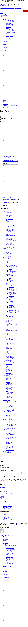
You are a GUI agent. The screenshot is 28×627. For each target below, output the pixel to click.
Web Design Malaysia (15, 524)
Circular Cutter (9, 364)
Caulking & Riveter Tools (11, 323)
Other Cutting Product (11, 374)
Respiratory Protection (11, 346)
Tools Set (8, 412)
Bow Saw (10, 157)
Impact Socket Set (10, 244)
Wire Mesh (8, 452)
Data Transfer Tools (10, 410)
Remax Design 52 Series (11, 424)
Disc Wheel (8, 252)
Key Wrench (8, 328)
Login (1, 528)
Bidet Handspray (9, 425)
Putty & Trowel (9, 219)
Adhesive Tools (9, 320)
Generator (8, 396)
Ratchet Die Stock (10, 434)
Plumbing (8, 33)
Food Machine (9, 388)
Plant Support (9, 360)
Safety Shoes (9, 348)
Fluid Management (10, 228)
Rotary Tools (9, 383)
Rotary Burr (8, 373)
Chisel (7, 258)
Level (7, 403)
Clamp (7, 261)
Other (7, 233)
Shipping (5, 518)
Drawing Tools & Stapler (11, 330)
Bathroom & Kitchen (10, 32)
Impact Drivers (9, 380)
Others (7, 213)
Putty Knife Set (12, 271)
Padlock (7, 445)
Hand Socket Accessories (11, 242)
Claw (10, 278)
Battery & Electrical (10, 247)
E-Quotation (5, 102)
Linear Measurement (10, 385)
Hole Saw (8, 369)
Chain (7, 453)
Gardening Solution (7, 506)
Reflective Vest (9, 344)
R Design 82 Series (10, 428)
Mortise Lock (9, 448)
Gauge (7, 402)
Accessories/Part (9, 253)
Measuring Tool (9, 29)
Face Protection (9, 339)
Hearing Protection (10, 343)
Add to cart (11, 156)
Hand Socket (9, 238)
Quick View (5, 156)
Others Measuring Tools (11, 409)
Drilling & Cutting (10, 25)
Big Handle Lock (10, 441)
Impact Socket (9, 239)
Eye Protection (9, 338)
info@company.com (4, 5)
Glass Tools (8, 319)
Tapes (7, 217)
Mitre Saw (11, 305)
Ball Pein (11, 276)
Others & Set (12, 280)
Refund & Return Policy (8, 519)
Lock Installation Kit (10, 370)
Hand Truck (8, 333)
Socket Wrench (9, 326)
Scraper (10, 269)
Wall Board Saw (12, 307)
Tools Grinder (9, 394)
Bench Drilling (9, 393)
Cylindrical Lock (9, 446)
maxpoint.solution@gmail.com (7, 493)
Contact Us (5, 104)
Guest (6, 535)
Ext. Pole (8, 216)
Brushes (7, 222)
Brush (7, 249)
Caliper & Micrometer (11, 401)
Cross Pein (11, 279)
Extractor (8, 366)
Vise (7, 262)
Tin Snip (10, 294)
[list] (0, 116)
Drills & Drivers (9, 387)
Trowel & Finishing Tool (11, 265)
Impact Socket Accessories (12, 246)
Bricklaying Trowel (13, 266)
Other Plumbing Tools (11, 437)
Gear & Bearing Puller (11, 229)
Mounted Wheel (9, 371)
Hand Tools (8, 23)
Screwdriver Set (9, 335)
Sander (7, 220)
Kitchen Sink (9, 420)
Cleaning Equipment (10, 397)
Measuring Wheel (10, 406)
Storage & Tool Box (10, 30)
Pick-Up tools (9, 234)
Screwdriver (8, 308)
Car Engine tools (9, 226)
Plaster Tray (11, 272)
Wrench (7, 315)
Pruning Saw (12, 306)
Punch (7, 260)
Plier (7, 284)
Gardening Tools (9, 24)
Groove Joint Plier (10, 430)
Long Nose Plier (12, 293)
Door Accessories (10, 450)
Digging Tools (9, 356)
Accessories (8, 378)
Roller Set (8, 221)
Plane (7, 283)
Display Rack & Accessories (12, 324)
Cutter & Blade (9, 316)
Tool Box (8, 416)
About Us (5, 101)
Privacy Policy (6, 517)
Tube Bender (9, 436)
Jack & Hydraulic (10, 230)
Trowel (10, 270)
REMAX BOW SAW (10, 161)
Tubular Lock (9, 442)
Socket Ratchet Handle (11, 240)
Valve (7, 329)
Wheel (7, 314)
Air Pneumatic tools (10, 225)
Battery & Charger (10, 376)
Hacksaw (11, 302)
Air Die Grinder (9, 256)
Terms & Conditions (7, 516)
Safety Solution (6, 508)
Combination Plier (13, 289)
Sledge (10, 281)
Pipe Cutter (8, 432)
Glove (7, 342)
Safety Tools (8, 27)
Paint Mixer (11, 267)
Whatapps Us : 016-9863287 (10, 105)
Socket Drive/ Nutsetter (14, 312)
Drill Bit (7, 365)
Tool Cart (8, 415)
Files (7, 264)
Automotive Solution (7, 507)
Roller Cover (9, 215)
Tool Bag (8, 418)
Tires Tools (8, 237)
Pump (7, 391)
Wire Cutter (11, 296)
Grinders (8, 382)
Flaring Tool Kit (9, 438)
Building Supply (9, 36)
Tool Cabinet (9, 414)
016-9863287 (4, 487)
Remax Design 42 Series (11, 423)
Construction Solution (8, 504)
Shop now (5, 41)
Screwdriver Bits (9, 332)
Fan (6, 398)
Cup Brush (8, 251)
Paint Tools (5, 211)
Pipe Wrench (9, 433)
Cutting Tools (9, 355)
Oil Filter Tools (9, 231)
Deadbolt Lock (9, 443)
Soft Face (11, 275)
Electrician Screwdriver (14, 310)
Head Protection (9, 350)
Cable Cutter (11, 287)
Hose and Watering (10, 357)
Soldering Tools (9, 317)
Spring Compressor (10, 235)
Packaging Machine (10, 389)
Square (7, 407)
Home (4, 100)
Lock (7, 34)
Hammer (8, 274)
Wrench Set (8, 334)
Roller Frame (9, 212)
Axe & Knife (9, 353)
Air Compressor (9, 392)
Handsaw (11, 303)
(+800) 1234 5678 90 (14, 4)
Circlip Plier (11, 288)
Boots (7, 351)
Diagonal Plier (12, 290)
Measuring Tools (6, 400)
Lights (7, 325)
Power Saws (8, 384)
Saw (9, 107)
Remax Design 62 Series (11, 421)
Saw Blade (8, 255)
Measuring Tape (9, 405)
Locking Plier (12, 292)
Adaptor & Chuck (10, 362)
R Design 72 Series (10, 427)
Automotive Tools (10, 20)
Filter (2, 461)
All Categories (6, 19)
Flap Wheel (8, 367)
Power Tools (8, 28)
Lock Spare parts (9, 447)
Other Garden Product (11, 358)
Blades (10, 299)
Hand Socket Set (9, 243)
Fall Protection (9, 341)
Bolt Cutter (11, 285)
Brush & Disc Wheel (10, 21)
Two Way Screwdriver (14, 311)
